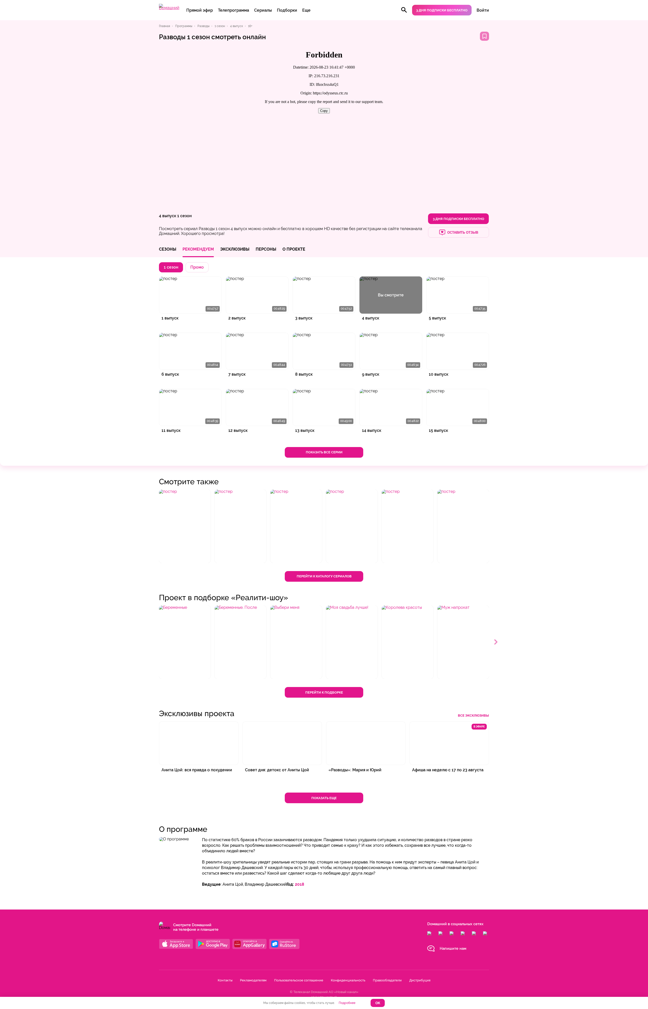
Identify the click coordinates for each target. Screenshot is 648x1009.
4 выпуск (167, 215)
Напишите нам (453, 948)
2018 (299, 884)
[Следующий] (496, 642)
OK (377, 1003)
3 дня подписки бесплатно (442, 10)
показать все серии (324, 452)
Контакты (225, 980)
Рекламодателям (253, 980)
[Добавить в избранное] (484, 36)
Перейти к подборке (324, 692)
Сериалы (263, 10)
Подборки (287, 10)
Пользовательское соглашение (298, 980)
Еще (306, 10)
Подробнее (347, 1002)
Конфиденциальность (348, 980)
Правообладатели (387, 980)
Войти (483, 10)
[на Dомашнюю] (169, 7)
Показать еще (324, 798)
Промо (197, 267)
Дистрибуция (419, 980)
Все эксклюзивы (473, 715)
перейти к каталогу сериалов (324, 576)
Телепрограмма (233, 10)
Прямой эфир (199, 10)
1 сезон (184, 215)
